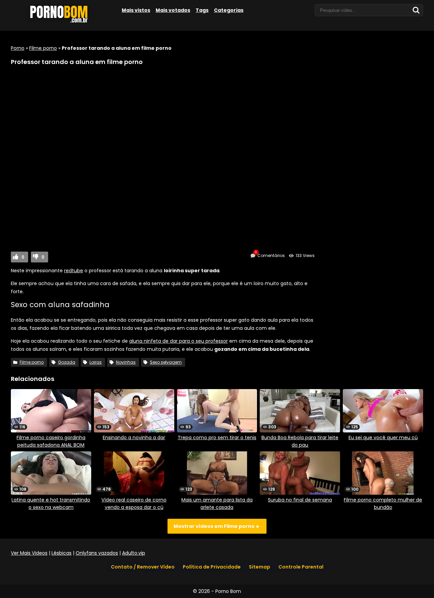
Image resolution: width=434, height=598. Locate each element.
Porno (17, 48)
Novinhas (126, 362)
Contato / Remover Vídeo (143, 566)
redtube (73, 270)
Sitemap (259, 566)
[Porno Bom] (62, 22)
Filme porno (43, 48)
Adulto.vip (133, 553)
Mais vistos (136, 10)
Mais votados (173, 10)
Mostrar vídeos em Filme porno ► (217, 526)
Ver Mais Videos (29, 553)
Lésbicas (62, 553)
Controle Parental (300, 566)
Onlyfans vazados (97, 553)
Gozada (66, 362)
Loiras (96, 362)
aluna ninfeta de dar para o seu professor (178, 341)
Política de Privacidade (212, 566)
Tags (202, 10)
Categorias (228, 10)
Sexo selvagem (166, 362)
